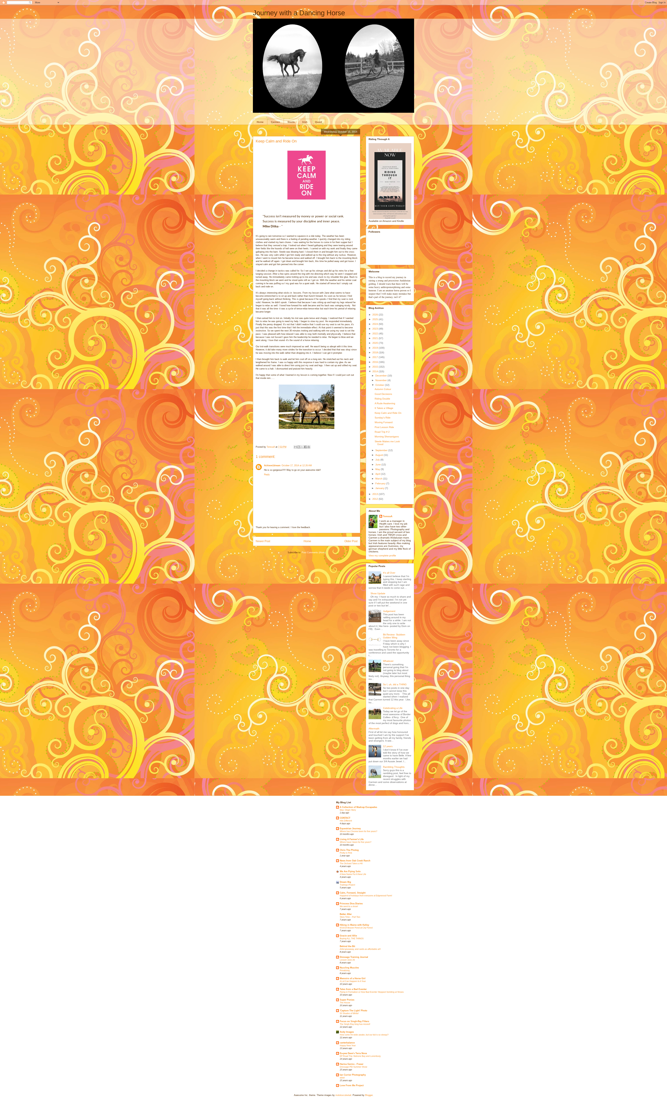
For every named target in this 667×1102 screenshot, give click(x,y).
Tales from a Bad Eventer (353, 989)
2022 (375, 333)
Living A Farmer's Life (352, 839)
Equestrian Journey (350, 828)
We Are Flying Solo (350, 871)
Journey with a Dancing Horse (299, 13)
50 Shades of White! (349, 1013)
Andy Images (347, 1032)
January (380, 488)
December (381, 375)
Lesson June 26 (347, 960)
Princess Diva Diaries (351, 903)
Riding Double (382, 398)
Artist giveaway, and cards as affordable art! (360, 949)
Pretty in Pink (346, 853)
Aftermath (374, 728)
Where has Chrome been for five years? (358, 831)
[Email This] (295, 447)
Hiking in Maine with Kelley (354, 925)
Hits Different (346, 821)
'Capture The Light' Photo (353, 1010)
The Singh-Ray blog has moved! (355, 1024)
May (378, 469)
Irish (304, 122)
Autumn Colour (383, 389)
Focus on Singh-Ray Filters (354, 1021)
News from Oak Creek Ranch (355, 860)
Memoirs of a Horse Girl (352, 978)
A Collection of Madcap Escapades (358, 807)
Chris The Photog (349, 850)
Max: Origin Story (348, 810)
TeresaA (387, 516)
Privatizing (345, 970)
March (379, 478)
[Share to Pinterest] (308, 447)
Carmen (275, 122)
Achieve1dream (272, 465)
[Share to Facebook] (305, 447)
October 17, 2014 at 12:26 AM (297, 465)
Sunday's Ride (382, 417)
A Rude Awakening (385, 403)
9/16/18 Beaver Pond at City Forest (356, 928)
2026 (375, 314)
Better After (346, 914)
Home (260, 122)
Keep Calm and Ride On (388, 413)
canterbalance (347, 1042)
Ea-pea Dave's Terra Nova (353, 1053)
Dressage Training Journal (354, 957)
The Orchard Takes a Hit (351, 863)
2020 (375, 343)
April (378, 473)
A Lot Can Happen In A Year (353, 981)
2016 (375, 362)
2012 (375, 498)
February (380, 483)
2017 (375, 357)
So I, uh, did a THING (395, 684)
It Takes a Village (384, 408)
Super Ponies (347, 999)
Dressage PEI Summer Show (353, 1067)
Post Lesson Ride (384, 427)
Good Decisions (383, 394)
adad (342, 1077)
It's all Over (389, 572)
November (381, 380)
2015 (375, 366)
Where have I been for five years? (355, 842)
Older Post (350, 541)
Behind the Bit (347, 946)
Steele (291, 122)
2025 (375, 319)
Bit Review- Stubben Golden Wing (394, 636)
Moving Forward (384, 422)
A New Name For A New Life (353, 874)
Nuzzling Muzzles (349, 967)
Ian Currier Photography (353, 1075)
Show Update (377, 593)
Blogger (369, 1095)
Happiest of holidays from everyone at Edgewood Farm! (366, 895)
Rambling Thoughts (394, 767)
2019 (375, 347)
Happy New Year (348, 1045)
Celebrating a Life (392, 708)
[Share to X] (302, 447)
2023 (375, 328)
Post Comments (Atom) (314, 552)
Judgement (389, 611)
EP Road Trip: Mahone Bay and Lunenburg (360, 1056)
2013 (375, 494)
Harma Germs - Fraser (351, 1064)
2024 (375, 324)
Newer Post (263, 541)
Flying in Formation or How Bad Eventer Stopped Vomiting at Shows (372, 992)
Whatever (388, 661)
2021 (375, 338)
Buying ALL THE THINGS (352, 938)
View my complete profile (382, 555)
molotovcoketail (343, 1095)
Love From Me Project (352, 1085)
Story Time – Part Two (350, 917)
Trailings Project (347, 885)
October (380, 385)
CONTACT (345, 818)
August (379, 455)
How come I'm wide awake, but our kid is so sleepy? (364, 1035)
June (378, 464)
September (381, 450)
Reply (267, 474)
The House (345, 1002)
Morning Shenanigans (387, 436)
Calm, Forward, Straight (352, 892)
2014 (375, 371)
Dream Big (345, 882)
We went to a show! (349, 906)
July (377, 459)
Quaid (318, 122)
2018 (375, 352)
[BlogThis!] (298, 447)
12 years (388, 746)
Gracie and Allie (348, 935)
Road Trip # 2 (382, 431)
